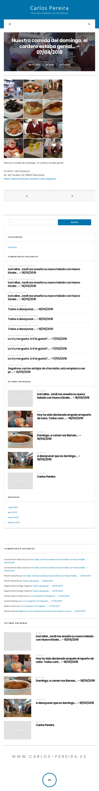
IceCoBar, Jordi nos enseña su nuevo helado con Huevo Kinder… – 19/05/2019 (44, 270)
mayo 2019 (13, 507)
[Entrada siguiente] (72, 196)
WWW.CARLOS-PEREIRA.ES (49, 756)
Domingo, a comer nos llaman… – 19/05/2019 (59, 437)
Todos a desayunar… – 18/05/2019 (30, 309)
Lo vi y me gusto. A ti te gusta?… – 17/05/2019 (37, 339)
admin (51, 64)
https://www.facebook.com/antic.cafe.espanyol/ (30, 178)
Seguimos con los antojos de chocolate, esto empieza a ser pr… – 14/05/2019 (46, 370)
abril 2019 (12, 512)
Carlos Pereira (49, 8)
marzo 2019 (13, 517)
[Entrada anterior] (27, 196)
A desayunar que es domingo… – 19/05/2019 (58, 457)
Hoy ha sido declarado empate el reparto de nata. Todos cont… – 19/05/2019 (64, 416)
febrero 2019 (14, 522)
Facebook (66, 64)
